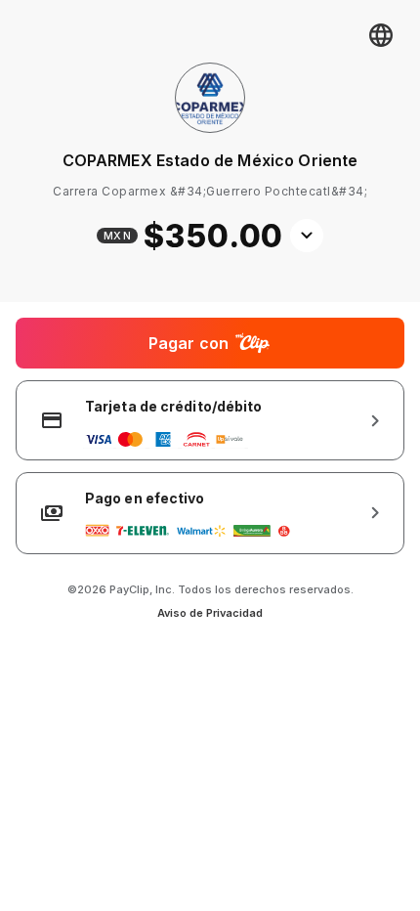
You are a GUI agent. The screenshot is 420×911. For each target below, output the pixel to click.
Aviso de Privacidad (210, 613)
